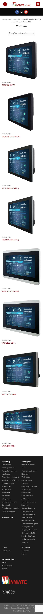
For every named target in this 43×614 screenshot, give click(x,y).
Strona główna (6, 19)
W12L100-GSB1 (9, 446)
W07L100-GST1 (9, 343)
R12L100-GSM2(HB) (10, 136)
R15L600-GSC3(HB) (10, 240)
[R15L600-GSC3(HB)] (21, 215)
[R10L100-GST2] (21, 60)
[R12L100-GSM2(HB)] (21, 112)
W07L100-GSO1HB (10, 291)
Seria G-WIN (16, 19)
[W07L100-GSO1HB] (21, 266)
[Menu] (5, 4)
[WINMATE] (22, 4)
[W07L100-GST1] (21, 318)
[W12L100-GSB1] (21, 421)
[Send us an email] (22, 12)
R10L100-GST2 (8, 85)
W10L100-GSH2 (9, 394)
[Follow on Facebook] (17, 12)
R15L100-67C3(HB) (10, 188)
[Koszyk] (38, 4)
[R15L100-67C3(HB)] (21, 163)
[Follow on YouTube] (26, 12)
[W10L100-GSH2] (21, 369)
